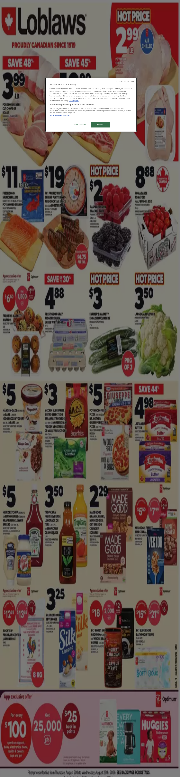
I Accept (100, 124)
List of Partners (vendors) (59, 115)
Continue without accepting (124, 81)
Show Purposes (80, 124)
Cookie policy (74, 101)
